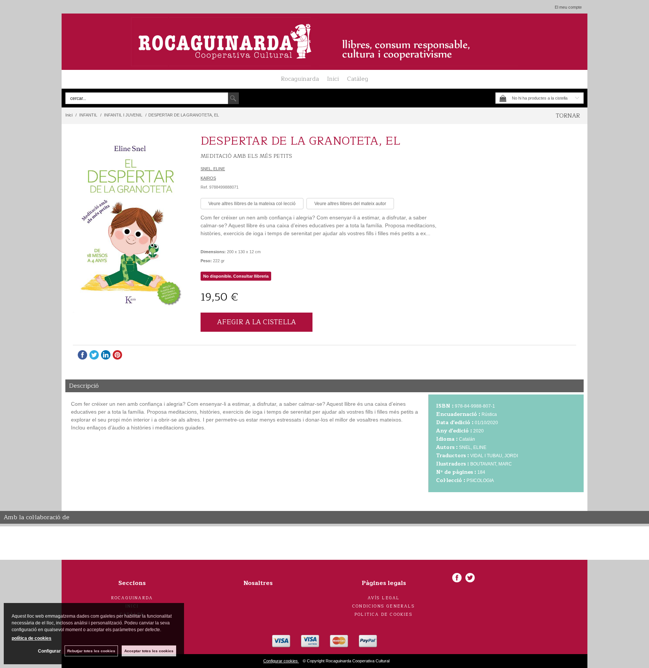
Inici (333, 79)
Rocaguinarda (300, 79)
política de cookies (31, 638)
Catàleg (357, 79)
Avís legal (384, 598)
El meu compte (568, 7)
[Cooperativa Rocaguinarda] (324, 41)
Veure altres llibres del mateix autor (350, 203)
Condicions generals (383, 606)
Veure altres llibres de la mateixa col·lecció (252, 203)
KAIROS (208, 178)
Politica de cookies (384, 614)
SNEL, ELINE (213, 168)
